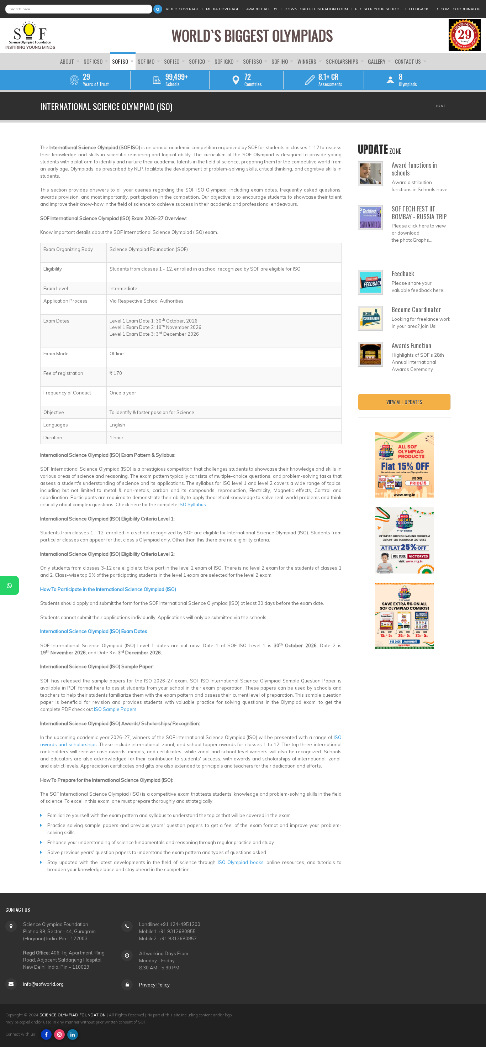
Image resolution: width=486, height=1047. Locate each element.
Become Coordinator (458, 9)
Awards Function (411, 345)
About (67, 61)
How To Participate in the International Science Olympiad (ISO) (108, 589)
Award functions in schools (414, 168)
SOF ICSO (94, 61)
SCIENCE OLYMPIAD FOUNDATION (72, 1014)
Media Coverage (222, 9)
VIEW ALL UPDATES (404, 401)
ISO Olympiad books (241, 862)
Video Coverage (182, 9)
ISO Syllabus (192, 504)
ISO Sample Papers (115, 709)
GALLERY (377, 61)
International (54, 631)
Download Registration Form (316, 9)
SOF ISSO (253, 61)
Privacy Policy (154, 985)
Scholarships (342, 61)
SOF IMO (146, 61)
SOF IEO (172, 61)
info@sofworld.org (43, 984)
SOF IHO (280, 61)
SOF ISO (120, 61)
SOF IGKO (224, 61)
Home (440, 106)
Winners (307, 61)
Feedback (418, 9)
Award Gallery (262, 9)
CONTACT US (408, 61)
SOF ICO (197, 61)
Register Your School (378, 9)
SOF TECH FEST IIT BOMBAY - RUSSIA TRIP (419, 212)
